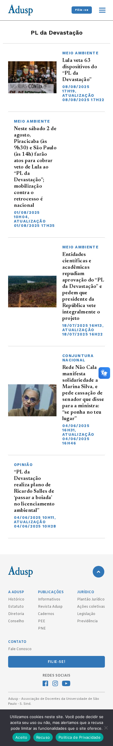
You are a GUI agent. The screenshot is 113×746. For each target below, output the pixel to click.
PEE (41, 621)
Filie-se (81, 9)
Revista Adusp (50, 607)
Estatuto (16, 607)
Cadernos (46, 614)
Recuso (43, 737)
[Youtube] (66, 684)
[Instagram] (55, 684)
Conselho (16, 621)
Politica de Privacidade (80, 737)
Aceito (21, 737)
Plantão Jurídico (91, 599)
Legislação (86, 614)
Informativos (49, 599)
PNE (42, 628)
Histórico (16, 599)
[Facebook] (45, 684)
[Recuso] (106, 728)
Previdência (87, 621)
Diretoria (16, 614)
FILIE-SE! (56, 662)
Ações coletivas (91, 607)
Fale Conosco (20, 649)
